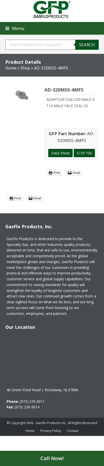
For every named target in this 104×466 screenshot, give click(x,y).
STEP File (84, 153)
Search (87, 45)
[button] (14, 28)
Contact (73, 430)
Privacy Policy (50, 430)
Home (10, 68)
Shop (25, 68)
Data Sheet (60, 153)
